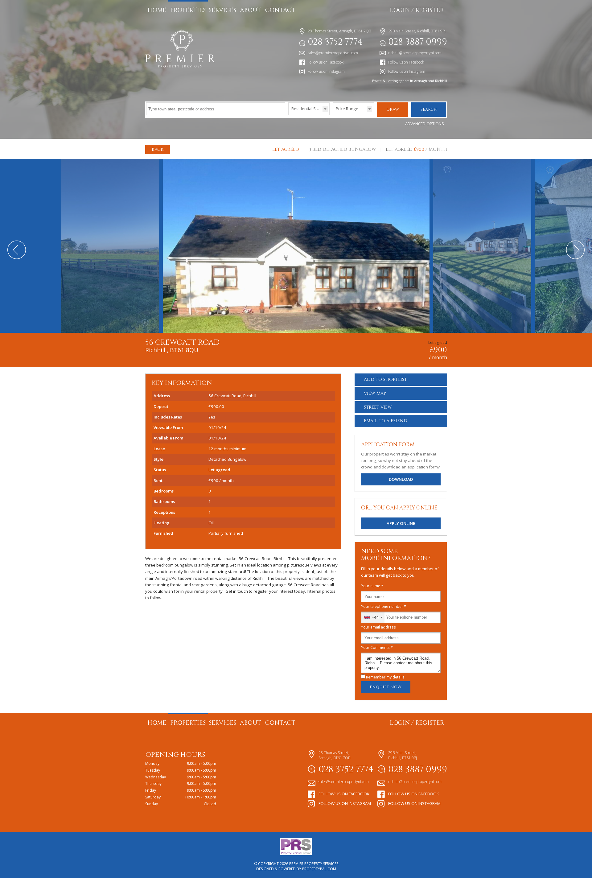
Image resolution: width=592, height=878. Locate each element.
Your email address (378, 626)
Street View (378, 407)
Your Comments (377, 647)
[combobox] (372, 617)
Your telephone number (383, 606)
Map (375, 393)
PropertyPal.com (319, 869)
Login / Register (417, 10)
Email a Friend (385, 421)
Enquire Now (385, 687)
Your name (372, 585)
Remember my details (385, 676)
